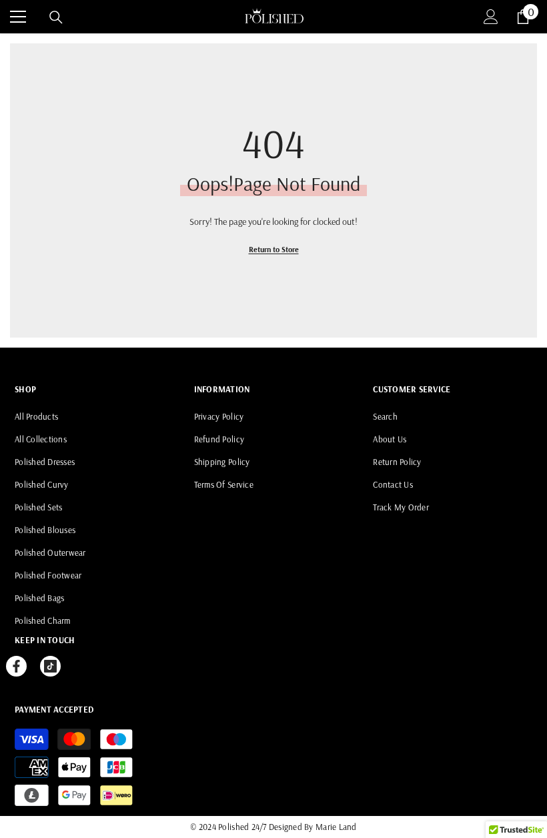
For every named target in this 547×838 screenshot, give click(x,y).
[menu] (18, 17)
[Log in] (491, 16)
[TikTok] (50, 666)
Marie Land (336, 826)
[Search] (56, 17)
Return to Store (274, 249)
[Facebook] (16, 666)
